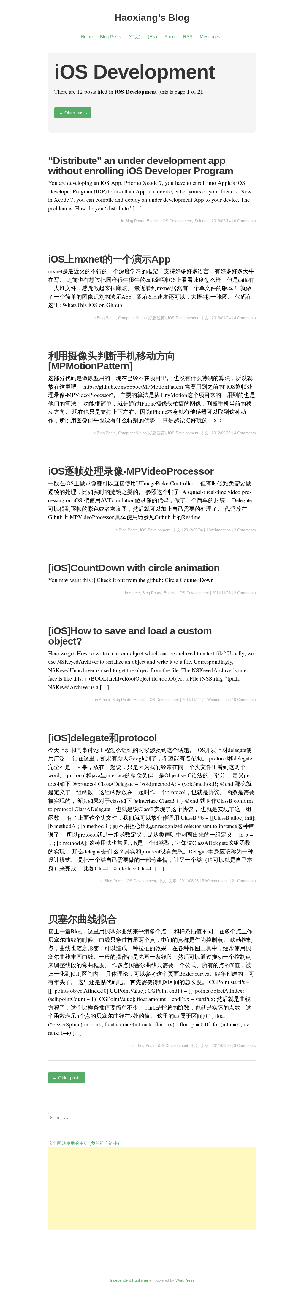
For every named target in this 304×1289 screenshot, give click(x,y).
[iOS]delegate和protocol (102, 737)
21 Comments (244, 881)
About (170, 36)
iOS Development (177, 221)
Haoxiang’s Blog (152, 17)
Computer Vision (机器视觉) (142, 318)
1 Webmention (218, 530)
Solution (201, 221)
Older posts (73, 112)
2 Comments (245, 530)
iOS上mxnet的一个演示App (109, 259)
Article (134, 593)
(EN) (152, 36)
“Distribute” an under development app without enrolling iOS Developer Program (140, 165)
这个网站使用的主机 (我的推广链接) (83, 1143)
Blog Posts (110, 36)
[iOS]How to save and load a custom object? (130, 635)
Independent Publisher (129, 1280)
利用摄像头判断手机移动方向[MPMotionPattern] (111, 360)
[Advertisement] (152, 1188)
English (153, 221)
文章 (172, 881)
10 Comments (244, 699)
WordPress (184, 1280)
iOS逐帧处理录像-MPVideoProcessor (130, 471)
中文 (204, 318)
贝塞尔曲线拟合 (82, 919)
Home (87, 36)
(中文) (134, 36)
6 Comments (245, 221)
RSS (187, 36)
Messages (210, 36)
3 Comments (245, 1045)
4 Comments (245, 318)
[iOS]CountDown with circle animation (134, 567)
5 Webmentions (215, 881)
